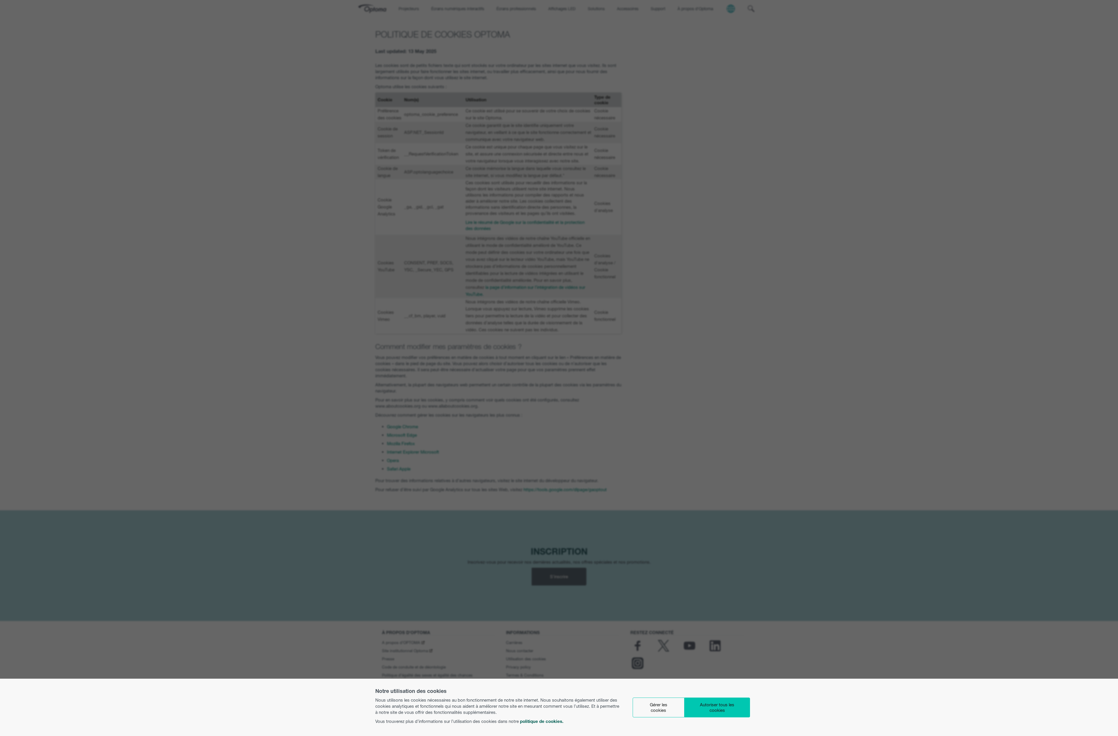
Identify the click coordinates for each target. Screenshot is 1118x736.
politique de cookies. (541, 721)
